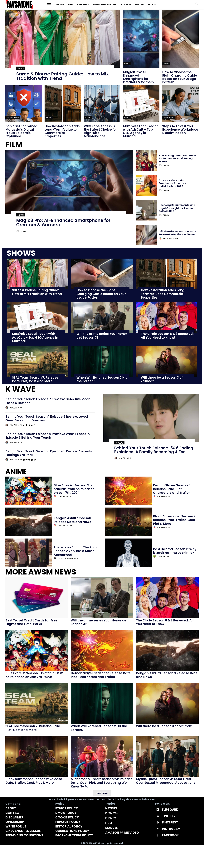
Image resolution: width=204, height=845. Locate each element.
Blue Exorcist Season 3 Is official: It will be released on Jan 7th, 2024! (74, 489)
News (21, 68)
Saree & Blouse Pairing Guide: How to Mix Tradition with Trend (62, 76)
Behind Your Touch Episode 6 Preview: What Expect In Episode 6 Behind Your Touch (47, 436)
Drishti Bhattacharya (68, 558)
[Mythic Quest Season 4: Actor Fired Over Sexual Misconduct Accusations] (167, 756)
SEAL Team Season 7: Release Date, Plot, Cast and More (35, 379)
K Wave (119, 442)
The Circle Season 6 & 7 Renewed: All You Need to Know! (167, 336)
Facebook (170, 835)
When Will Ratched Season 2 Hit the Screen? (101, 379)
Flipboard (170, 810)
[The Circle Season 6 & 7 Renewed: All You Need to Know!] (166, 317)
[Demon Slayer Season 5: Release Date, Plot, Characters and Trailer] (128, 491)
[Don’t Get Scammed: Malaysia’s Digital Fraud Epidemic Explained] (23, 103)
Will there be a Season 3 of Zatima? (162, 379)
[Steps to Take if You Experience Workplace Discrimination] (180, 103)
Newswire (168, 117)
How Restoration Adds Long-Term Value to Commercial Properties (62, 131)
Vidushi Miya (16, 407)
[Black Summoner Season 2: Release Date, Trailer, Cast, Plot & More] (128, 522)
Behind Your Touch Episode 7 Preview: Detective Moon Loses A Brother (47, 401)
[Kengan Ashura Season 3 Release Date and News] (28, 522)
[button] (197, 4)
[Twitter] (157, 816)
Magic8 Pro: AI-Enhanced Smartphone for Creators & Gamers (138, 77)
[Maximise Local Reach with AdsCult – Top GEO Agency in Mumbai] (141, 103)
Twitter (168, 816)
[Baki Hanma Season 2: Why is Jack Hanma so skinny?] (128, 553)
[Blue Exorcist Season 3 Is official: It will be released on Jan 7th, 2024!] (28, 491)
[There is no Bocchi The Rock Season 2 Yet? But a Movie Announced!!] (28, 553)
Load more (102, 793)
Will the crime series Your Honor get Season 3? (101, 336)
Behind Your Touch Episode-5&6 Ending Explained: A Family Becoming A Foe (153, 450)
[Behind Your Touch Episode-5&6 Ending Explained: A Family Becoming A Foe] (151, 418)
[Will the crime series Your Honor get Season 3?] (102, 317)
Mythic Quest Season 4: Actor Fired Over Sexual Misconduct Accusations (165, 781)
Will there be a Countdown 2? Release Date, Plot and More (177, 233)
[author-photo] (18, 231)
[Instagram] (157, 829)
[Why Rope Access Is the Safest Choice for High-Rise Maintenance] (102, 103)
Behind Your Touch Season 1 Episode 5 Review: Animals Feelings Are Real (48, 453)
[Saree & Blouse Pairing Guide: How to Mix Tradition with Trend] (62, 39)
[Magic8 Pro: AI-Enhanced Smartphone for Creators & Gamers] (141, 39)
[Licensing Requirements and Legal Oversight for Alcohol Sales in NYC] (146, 210)
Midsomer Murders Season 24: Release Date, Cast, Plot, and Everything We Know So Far (101, 783)
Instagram (171, 829)
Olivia (23, 231)
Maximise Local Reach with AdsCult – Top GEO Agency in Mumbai (140, 131)
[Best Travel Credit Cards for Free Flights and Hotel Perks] (36, 597)
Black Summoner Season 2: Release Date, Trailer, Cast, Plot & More (174, 520)
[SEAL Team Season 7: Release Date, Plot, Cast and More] (37, 361)
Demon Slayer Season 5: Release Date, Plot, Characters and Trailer (172, 489)
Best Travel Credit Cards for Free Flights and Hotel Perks (31, 622)
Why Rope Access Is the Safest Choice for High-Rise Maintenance (100, 131)
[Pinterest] (157, 822)
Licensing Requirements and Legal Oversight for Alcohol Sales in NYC (177, 208)
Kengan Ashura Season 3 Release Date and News (74, 520)
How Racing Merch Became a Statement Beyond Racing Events (177, 158)
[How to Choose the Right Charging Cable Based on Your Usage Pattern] (180, 39)
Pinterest (170, 822)
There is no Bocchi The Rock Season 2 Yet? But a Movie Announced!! (75, 551)
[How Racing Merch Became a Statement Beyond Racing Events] (146, 160)
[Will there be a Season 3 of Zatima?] (166, 361)
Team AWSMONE (170, 238)
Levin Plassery (163, 556)
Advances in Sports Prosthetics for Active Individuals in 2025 (172, 183)
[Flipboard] (157, 809)
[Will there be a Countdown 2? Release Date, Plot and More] (146, 235)
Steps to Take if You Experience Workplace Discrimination (180, 129)
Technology (13, 117)
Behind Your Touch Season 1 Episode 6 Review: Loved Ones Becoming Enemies (46, 418)
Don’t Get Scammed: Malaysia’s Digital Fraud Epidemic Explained (21, 131)
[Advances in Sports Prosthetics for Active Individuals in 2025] (146, 185)
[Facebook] (157, 835)
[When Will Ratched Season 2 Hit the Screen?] (102, 361)
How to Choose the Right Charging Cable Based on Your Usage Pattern (179, 77)
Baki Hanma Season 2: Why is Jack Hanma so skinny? (174, 551)
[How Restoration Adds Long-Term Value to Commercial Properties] (63, 103)
